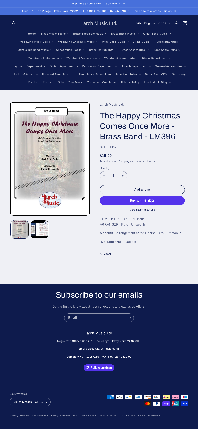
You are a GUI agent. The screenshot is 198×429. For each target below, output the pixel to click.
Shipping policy (155, 415)
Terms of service (109, 415)
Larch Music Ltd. (28, 415)
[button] (14, 23)
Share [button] (108, 253)
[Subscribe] (129, 317)
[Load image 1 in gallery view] (20, 229)
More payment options (142, 210)
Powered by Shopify (48, 415)
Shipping (124, 161)
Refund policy (69, 415)
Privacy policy (88, 415)
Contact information (132, 415)
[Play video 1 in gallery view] (40, 229)
